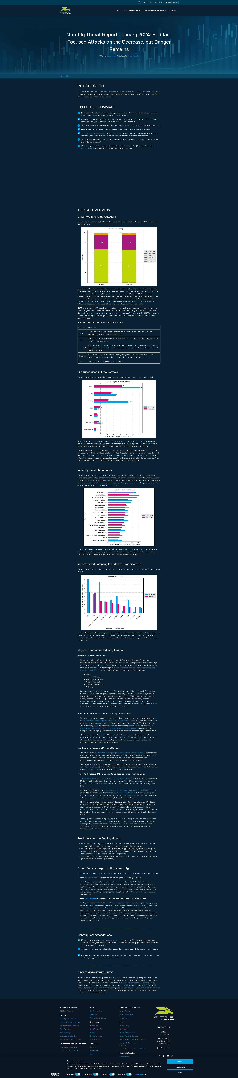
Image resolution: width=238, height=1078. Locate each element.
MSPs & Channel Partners (153, 10)
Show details (139, 1074)
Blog (68, 76)
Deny (180, 1072)
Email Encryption (65, 1029)
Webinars (93, 1033)
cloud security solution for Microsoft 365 (135, 983)
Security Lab (111, 56)
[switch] (95, 1074)
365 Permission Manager (68, 1047)
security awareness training (110, 940)
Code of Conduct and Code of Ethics (132, 1049)
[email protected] (93, 767)
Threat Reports (133, 56)
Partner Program (125, 1011)
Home (62, 76)
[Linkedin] (164, 1056)
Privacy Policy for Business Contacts (132, 1039)
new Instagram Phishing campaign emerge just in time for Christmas (119, 753)
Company (172, 10)
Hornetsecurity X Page (124, 793)
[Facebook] (155, 1056)
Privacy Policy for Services (128, 1036)
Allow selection (180, 1067)
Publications (94, 1026)
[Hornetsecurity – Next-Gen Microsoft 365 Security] (65, 10)
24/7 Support (159, 2)
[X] (160, 1056)
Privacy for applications (127, 1033)
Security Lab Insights (97, 1036)
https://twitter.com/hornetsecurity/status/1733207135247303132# (131, 790)
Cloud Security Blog (96, 1029)
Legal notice (123, 1029)
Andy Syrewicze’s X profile (133, 795)
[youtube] (168, 1056)
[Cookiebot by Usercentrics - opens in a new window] (54, 1074)
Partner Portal (172, 2)
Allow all (180, 1061)
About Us (93, 1047)
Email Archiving (65, 1033)
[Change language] (141, 2)
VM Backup (93, 1014)
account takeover (87, 148)
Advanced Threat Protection (69, 1026)
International (94, 1051)
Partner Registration (126, 1014)
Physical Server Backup (98, 1018)
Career (92, 1054)
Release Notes (95, 1039)
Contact (150, 2)
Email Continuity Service (68, 1036)
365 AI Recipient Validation (69, 1051)
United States (124, 1057)
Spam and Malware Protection (70, 1022)
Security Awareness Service (69, 1019)
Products (121, 10)
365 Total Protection (67, 1011)
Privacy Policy (124, 1026)
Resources (133, 10)
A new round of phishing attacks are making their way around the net (105, 778)
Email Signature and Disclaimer (70, 1039)
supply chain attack (97, 133)
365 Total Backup (96, 1011)
